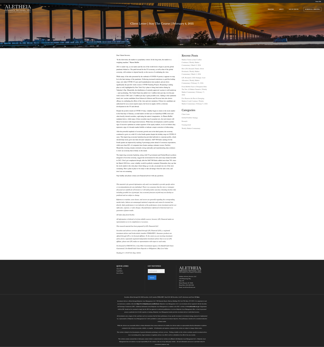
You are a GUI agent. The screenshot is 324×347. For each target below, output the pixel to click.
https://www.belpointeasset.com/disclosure (148, 304)
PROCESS (271, 9)
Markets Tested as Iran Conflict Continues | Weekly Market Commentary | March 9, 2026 (192, 62)
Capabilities (119, 271)
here (198, 297)
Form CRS (318, 1)
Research (184, 121)
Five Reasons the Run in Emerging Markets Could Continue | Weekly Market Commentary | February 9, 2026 (195, 101)
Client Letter (186, 114)
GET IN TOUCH (293, 9)
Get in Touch (119, 273)
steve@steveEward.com (189, 287)
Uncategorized (186, 125)
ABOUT (281, 9)
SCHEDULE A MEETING (312, 9)
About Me (119, 269)
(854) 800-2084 (190, 285)
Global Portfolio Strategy (190, 118)
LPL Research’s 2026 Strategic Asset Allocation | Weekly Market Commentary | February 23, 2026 (193, 80)
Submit (152, 278)
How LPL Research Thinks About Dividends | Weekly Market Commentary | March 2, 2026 (193, 71)
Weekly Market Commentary (191, 128)
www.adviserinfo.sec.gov (193, 306)
